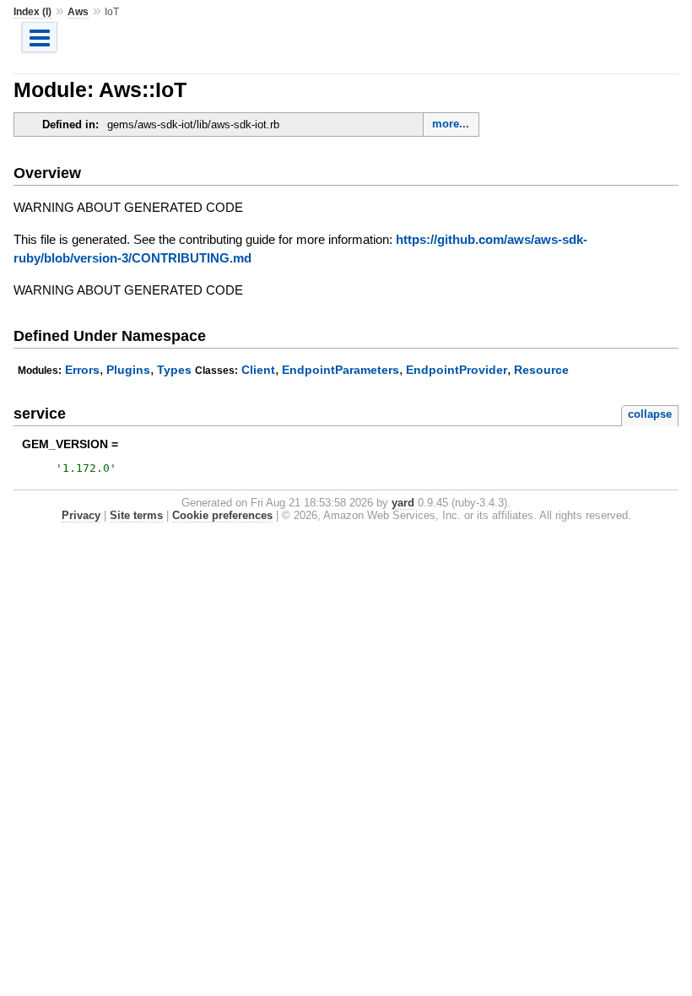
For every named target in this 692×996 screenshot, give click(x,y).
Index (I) (32, 12)
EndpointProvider (456, 369)
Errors (82, 369)
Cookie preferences (222, 515)
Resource (541, 369)
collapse (650, 414)
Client (258, 369)
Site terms (136, 515)
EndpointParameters (340, 369)
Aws (78, 12)
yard (403, 502)
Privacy (81, 515)
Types (174, 369)
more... (450, 123)
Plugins (128, 369)
